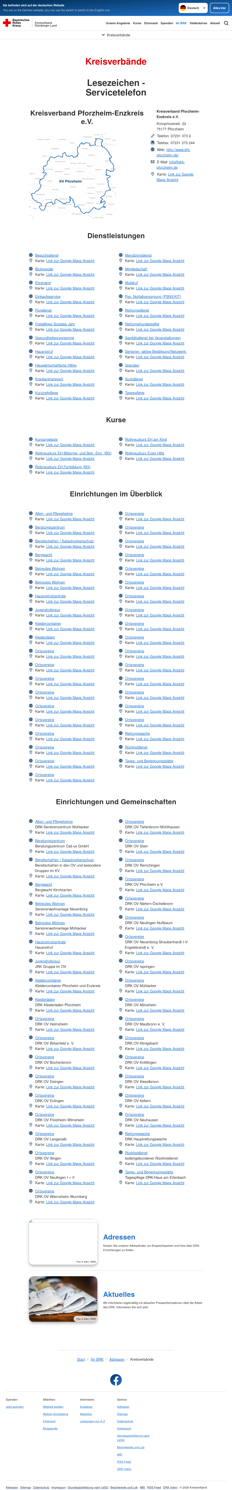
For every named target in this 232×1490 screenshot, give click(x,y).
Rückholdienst (136, 747)
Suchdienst (134, 378)
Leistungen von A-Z (92, 1421)
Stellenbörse (198, 23)
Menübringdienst (138, 255)
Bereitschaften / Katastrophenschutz (64, 540)
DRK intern (124, 1469)
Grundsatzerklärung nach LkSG (133, 1438)
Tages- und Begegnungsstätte (149, 760)
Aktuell (215, 23)
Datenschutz (125, 1421)
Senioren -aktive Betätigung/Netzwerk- (156, 351)
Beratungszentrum (50, 527)
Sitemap (122, 1414)
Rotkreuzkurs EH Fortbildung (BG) (63, 466)
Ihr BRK (181, 23)
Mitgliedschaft (136, 268)
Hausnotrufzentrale (50, 595)
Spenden (167, 23)
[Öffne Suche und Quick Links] (226, 23)
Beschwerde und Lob (130, 1447)
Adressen (119, 1237)
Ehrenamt (151, 23)
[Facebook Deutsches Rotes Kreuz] (116, 1380)
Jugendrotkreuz (47, 609)
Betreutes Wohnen (50, 568)
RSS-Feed (124, 1462)
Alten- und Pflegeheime (54, 513)
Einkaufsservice (48, 296)
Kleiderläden (45, 637)
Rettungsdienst (137, 310)
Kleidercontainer (48, 623)
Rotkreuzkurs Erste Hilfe (144, 453)
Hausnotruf (44, 351)
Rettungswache (137, 733)
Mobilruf (131, 282)
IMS (119, 1454)
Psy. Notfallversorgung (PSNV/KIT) (153, 296)
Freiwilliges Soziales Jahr (55, 323)
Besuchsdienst (47, 255)
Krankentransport (49, 378)
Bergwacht (43, 554)
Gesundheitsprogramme (54, 337)
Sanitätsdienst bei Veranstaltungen (153, 337)
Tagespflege (134, 392)
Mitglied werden (53, 1407)
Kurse (137, 23)
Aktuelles (119, 1294)
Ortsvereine (44, 650)
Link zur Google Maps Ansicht (175, 176)
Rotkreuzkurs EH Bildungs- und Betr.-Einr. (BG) (73, 453)
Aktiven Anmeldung (55, 1414)
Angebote (86, 1407)
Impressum (124, 1428)
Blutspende (44, 268)
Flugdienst (43, 310)
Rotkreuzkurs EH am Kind (146, 439)
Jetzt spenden (15, 1407)
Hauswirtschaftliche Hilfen (56, 365)
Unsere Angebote (118, 23)
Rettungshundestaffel (142, 323)
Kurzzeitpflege (46, 392)
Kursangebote (46, 439)
